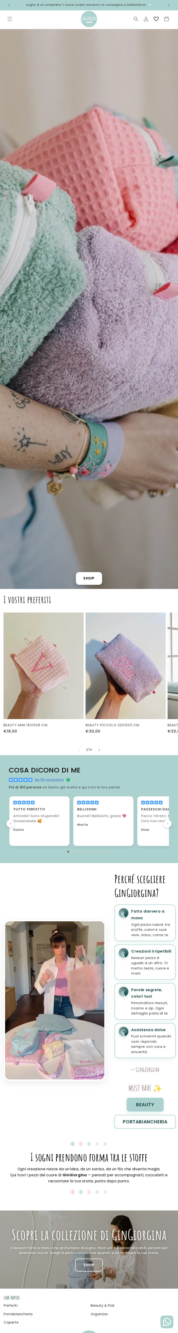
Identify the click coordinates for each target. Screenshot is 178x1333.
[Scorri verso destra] (99, 750)
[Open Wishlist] (156, 19)
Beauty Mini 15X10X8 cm (25, 725)
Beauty (145, 1104)
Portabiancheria (145, 1121)
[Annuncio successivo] (169, 5)
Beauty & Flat (103, 1305)
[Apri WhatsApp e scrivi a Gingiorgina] (166, 1322)
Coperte (11, 1322)
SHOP (89, 578)
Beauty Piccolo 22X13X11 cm (112, 725)
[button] (10, 19)
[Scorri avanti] (168, 823)
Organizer (99, 1314)
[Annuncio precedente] (9, 5)
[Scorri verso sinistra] (79, 750)
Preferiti (10, 1305)
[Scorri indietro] (10, 823)
